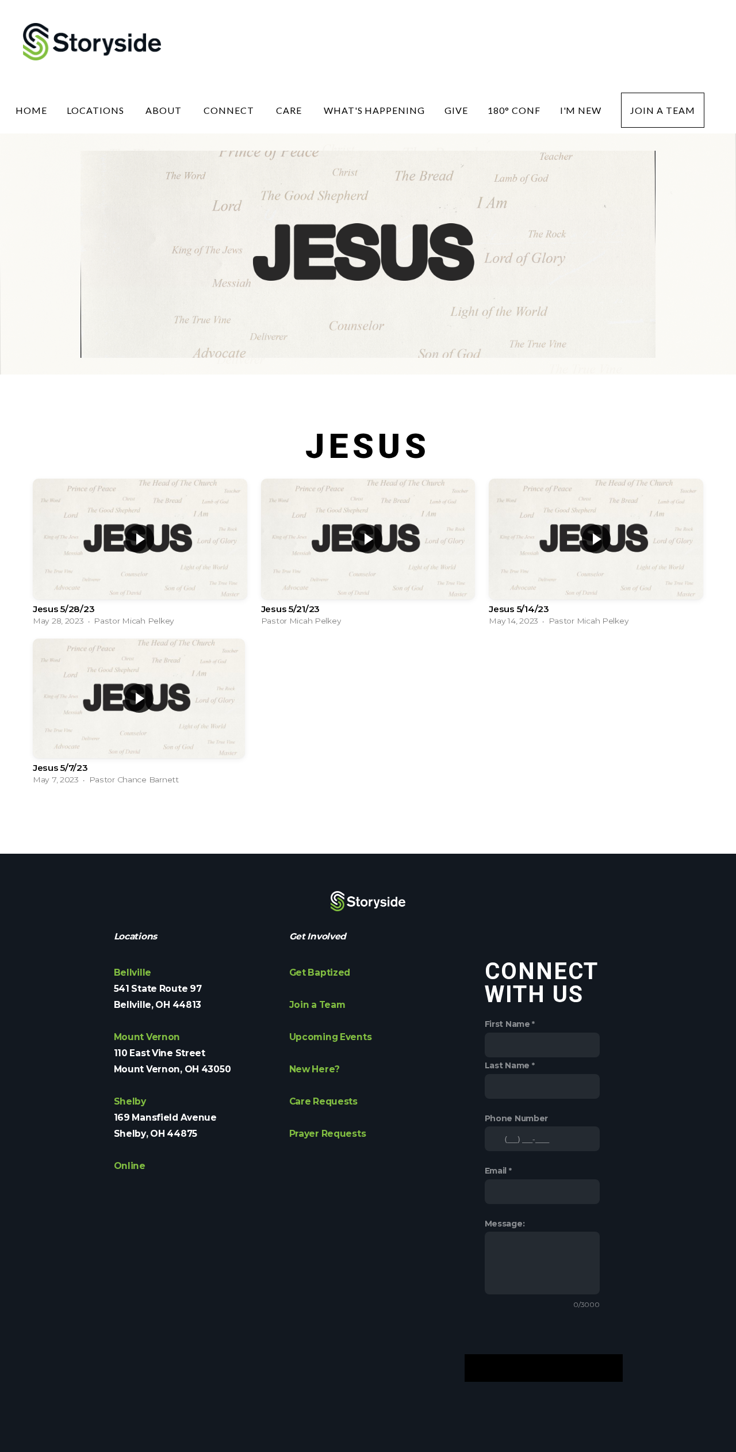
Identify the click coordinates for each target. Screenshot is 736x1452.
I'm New (581, 110)
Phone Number (517, 1118)
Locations (96, 110)
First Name (507, 1024)
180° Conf (514, 110)
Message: (505, 1223)
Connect (230, 110)
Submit (543, 1368)
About (164, 110)
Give (456, 110)
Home (31, 110)
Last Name (507, 1065)
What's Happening (374, 110)
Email (496, 1170)
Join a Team (662, 110)
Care (290, 110)
